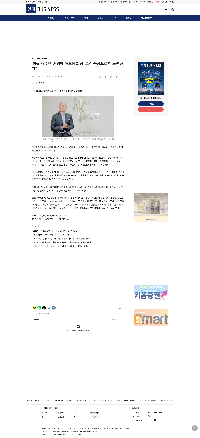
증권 (86, 18)
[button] (165, 9)
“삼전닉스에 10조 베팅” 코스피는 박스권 (51, 234)
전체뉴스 (52, 18)
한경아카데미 (94, 413)
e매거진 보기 (151, 109)
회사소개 (95, 400)
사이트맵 (170, 400)
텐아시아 (45, 417)
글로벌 (129, 18)
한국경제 (45, 413)
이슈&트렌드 (146, 18)
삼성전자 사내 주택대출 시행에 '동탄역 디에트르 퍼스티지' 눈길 (62, 242)
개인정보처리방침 (129, 400)
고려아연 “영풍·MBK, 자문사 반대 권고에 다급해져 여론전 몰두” (62, 238)
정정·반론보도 (152, 400)
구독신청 (164, 2)
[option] (151, 204)
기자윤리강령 (141, 400)
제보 (157, 2)
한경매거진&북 (30, 2)
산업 (114, 18)
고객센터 (162, 400)
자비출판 (150, 2)
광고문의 (111, 400)
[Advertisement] (100, 39)
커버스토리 (70, 18)
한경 (104, 2)
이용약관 (118, 400)
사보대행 (143, 2)
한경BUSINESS (41, 58)
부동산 (100, 18)
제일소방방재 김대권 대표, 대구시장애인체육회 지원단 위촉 (60, 246)
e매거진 (171, 2)
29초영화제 (94, 417)
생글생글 (61, 417)
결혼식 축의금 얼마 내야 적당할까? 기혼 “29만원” (55, 230)
